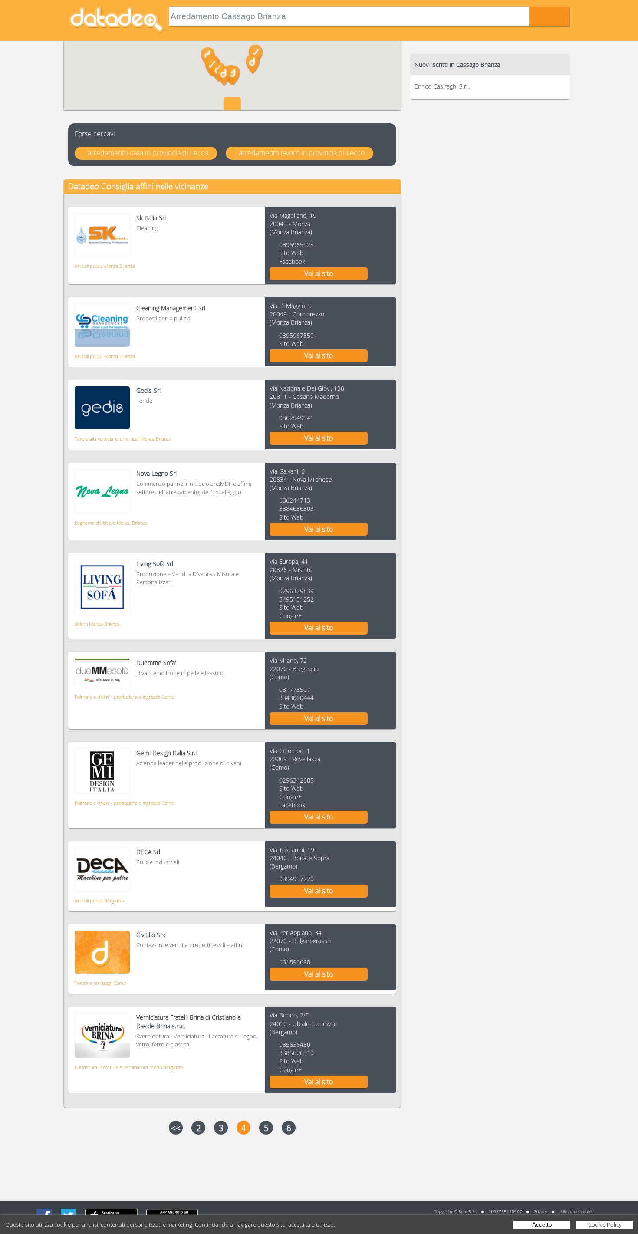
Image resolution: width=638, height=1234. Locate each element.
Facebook (292, 261)
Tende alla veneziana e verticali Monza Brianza (123, 438)
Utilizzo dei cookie (576, 1211)
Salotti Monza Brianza (97, 624)
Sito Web (291, 253)
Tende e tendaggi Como (100, 983)
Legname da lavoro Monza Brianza (111, 523)
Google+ (290, 616)
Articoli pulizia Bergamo (99, 900)
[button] (233, 76)
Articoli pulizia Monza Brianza (105, 266)
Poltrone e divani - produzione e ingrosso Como (124, 697)
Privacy (540, 1211)
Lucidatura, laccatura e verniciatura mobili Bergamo (129, 1067)
